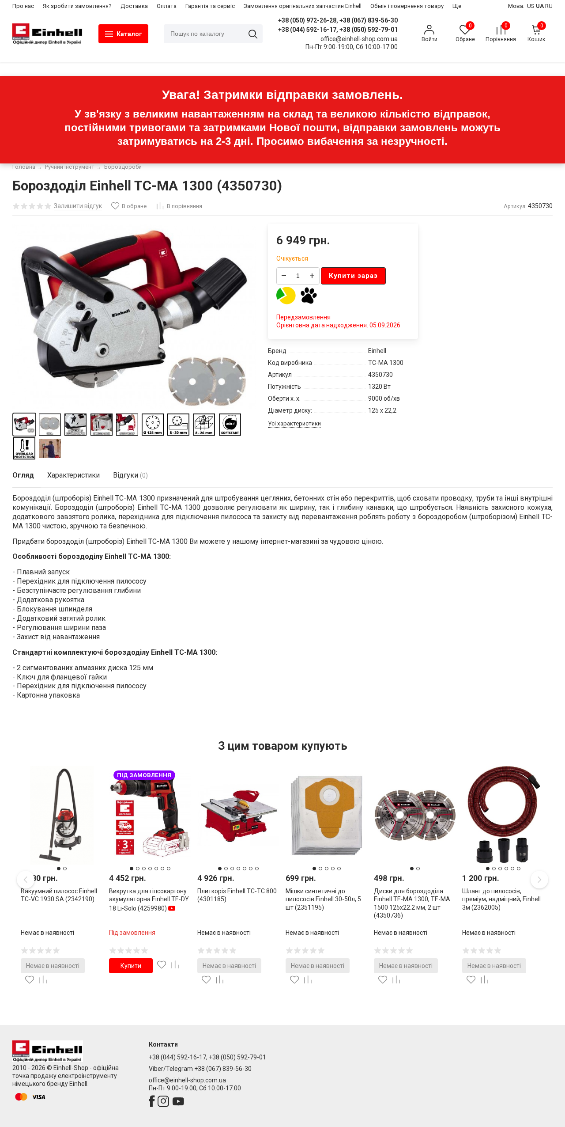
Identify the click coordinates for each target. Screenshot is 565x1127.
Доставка (134, 6)
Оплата (167, 6)
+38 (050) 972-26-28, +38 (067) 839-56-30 (338, 20)
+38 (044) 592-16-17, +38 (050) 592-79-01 (338, 29)
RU (549, 6)
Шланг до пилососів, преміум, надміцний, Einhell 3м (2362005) (501, 899)
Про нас (23, 6)
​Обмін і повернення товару (407, 6)
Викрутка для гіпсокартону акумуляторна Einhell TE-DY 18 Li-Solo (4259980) (149, 899)
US (531, 6)
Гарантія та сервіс (210, 6)
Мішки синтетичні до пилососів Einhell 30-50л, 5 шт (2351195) (323, 899)
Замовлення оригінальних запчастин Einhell (303, 6)
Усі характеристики (294, 423)
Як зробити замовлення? (77, 6)
